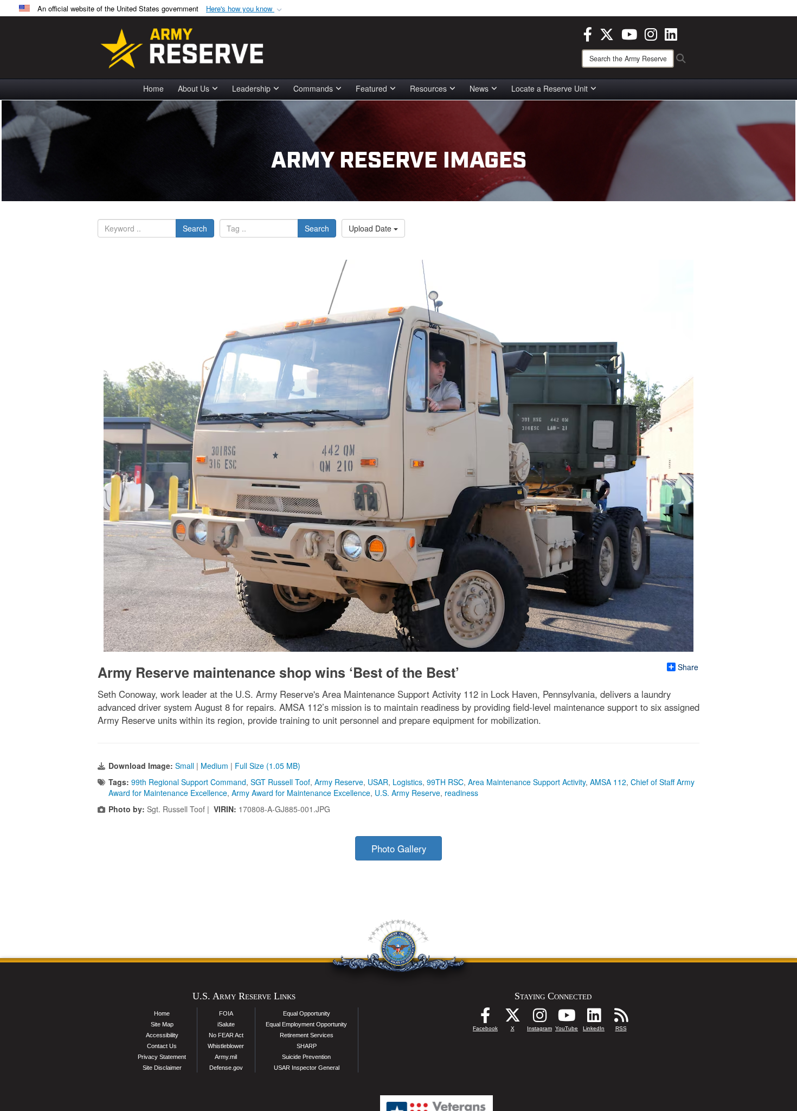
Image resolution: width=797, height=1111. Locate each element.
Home (153, 88)
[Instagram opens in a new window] (651, 33)
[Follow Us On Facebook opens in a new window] (485, 1018)
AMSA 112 (608, 781)
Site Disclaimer (162, 1067)
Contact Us (162, 1046)
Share (688, 667)
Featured (371, 88)
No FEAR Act (226, 1035)
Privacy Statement (162, 1057)
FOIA (226, 1013)
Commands (313, 88)
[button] (245, 9)
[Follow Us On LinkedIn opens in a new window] (593, 1018)
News (479, 88)
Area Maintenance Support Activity (527, 781)
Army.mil (226, 1057)
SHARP (307, 1046)
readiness (461, 792)
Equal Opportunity (306, 1013)
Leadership (251, 88)
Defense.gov (226, 1067)
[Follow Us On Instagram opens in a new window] (539, 1018)
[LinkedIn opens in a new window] (671, 33)
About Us (193, 88)
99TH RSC (445, 781)
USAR (378, 781)
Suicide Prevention (306, 1057)
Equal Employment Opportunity (306, 1024)
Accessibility (162, 1035)
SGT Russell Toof (280, 781)
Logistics (407, 781)
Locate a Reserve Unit (549, 88)
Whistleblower (226, 1046)
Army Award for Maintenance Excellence (301, 792)
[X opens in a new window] (607, 33)
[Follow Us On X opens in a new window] (512, 1018)
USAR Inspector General (306, 1067)
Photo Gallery (398, 848)
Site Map (162, 1024)
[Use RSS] (620, 1018)
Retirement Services (306, 1035)
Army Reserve (338, 781)
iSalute (226, 1024)
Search (195, 228)
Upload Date (371, 228)
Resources (428, 88)
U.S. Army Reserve (407, 792)
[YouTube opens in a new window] (629, 33)
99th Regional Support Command (188, 781)
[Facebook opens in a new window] (587, 33)
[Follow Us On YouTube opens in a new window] (566, 1018)
